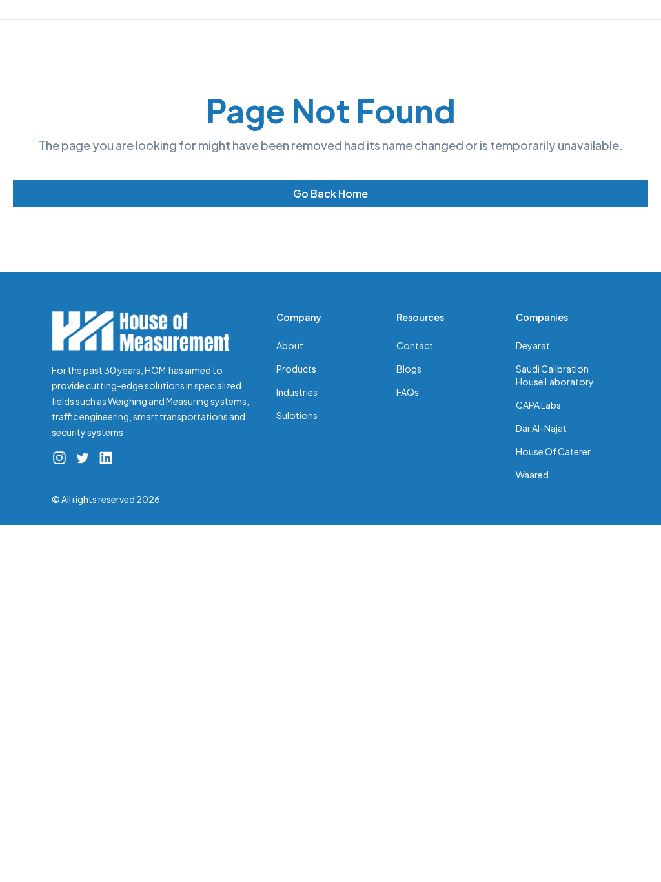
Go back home (330, 193)
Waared (532, 474)
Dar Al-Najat (541, 428)
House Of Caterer (553, 451)
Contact (414, 345)
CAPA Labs (538, 405)
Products (296, 368)
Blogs (409, 368)
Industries (297, 392)
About (289, 345)
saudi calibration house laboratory (555, 375)
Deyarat (533, 345)
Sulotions (297, 415)
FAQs (407, 392)
